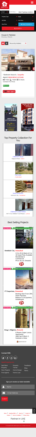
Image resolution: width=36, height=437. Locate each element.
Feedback (27, 365)
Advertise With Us (13, 413)
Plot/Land (18, 175)
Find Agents (5, 372)
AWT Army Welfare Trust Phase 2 (15, 213)
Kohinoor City (15, 195)
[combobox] (5, 12)
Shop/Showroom (18, 193)
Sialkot (22, 158)
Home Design (17, 370)
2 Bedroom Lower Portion (18, 211)
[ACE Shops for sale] (26, 117)
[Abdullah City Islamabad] (10, 117)
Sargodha (20, 75)
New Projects (5, 370)
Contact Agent (10, 91)
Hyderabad (18, 177)
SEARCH (19, 28)
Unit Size (4, 20)
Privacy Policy (26, 415)
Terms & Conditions (17, 415)
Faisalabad (22, 195)
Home (5, 413)
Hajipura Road (16, 158)
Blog (25, 368)
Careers (8, 415)
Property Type (5, 16)
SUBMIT (4, 399)
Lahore (28, 213)
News (26, 370)
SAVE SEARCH (27, 24)
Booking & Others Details (24, 228)
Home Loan (16, 372)
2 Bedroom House (18, 156)
